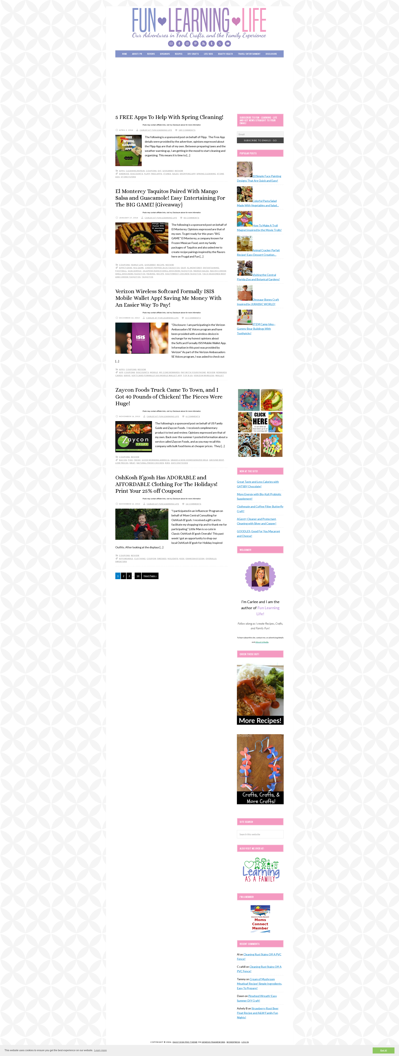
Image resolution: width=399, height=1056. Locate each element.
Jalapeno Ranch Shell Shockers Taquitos (167, 271)
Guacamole (135, 271)
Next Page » (150, 575)
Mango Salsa (201, 271)
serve (127, 375)
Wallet (219, 375)
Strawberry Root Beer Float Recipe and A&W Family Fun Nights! (258, 1013)
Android (124, 173)
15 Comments (193, 318)
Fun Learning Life (199, 23)
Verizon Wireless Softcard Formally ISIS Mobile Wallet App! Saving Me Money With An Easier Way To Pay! (168, 298)
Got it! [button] (383, 1050)
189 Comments (187, 130)
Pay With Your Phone (193, 372)
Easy (183, 268)
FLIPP (147, 173)
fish (130, 460)
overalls (211, 558)
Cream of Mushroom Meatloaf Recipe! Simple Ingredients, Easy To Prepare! (259, 983)
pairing (151, 274)
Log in (245, 1042)
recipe (160, 265)
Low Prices (121, 463)
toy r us (188, 375)
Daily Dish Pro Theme (185, 1042)
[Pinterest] (195, 43)
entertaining (211, 268)
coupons (151, 171)
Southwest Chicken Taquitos (183, 274)
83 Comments (191, 218)
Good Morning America (156, 460)
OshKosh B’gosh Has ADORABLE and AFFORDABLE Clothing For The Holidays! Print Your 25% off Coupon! (166, 484)
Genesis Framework (213, 1042)
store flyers (128, 177)
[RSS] (203, 43)
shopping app (187, 173)
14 (138, 575)
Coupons (129, 372)
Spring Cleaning (206, 173)
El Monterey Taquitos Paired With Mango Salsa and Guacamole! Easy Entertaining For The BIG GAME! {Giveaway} (170, 198)
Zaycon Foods (179, 463)
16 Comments (193, 504)
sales (175, 173)
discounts (136, 173)
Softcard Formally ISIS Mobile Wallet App (157, 375)
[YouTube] (228, 43)
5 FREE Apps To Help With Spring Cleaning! (169, 117)
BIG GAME (138, 268)
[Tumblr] (212, 43)
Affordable (126, 558)
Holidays (173, 558)
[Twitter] (220, 43)
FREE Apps (156, 173)
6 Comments (193, 416)
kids (181, 558)
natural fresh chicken (150, 463)
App (121, 372)
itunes (167, 173)
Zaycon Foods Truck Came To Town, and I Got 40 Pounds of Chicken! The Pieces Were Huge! (169, 396)
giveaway (168, 171)
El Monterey (194, 268)
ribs (167, 463)
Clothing (140, 558)
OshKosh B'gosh (194, 558)
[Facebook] (179, 43)
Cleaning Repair (135, 171)
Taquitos (147, 277)
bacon (123, 460)
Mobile (154, 372)
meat (132, 463)
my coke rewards (169, 372)
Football (121, 271)
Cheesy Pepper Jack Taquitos (162, 268)
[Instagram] (187, 43)
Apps (122, 171)
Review (211, 372)
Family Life (137, 265)
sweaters (121, 561)
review (179, 171)
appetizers (125, 268)
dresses (161, 558)
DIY (159, 171)
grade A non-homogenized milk (189, 460)
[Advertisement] (199, 85)
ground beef (216, 460)
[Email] (171, 43)
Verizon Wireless (204, 375)
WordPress (233, 1042)
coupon (151, 558)
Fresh (137, 460)
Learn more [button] (100, 1050)
